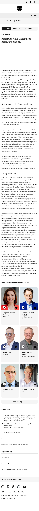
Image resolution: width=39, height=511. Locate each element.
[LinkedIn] (8, 486)
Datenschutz (15, 495)
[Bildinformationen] (16, 308)
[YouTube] (24, 486)
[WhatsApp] (18, 486)
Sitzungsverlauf (5, 457)
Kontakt (8, 492)
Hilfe (3, 492)
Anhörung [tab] (16, 29)
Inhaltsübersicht (18, 492)
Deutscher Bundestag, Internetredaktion (15, 469)
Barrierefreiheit (5, 495)
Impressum (23, 495)
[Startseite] (19, 8)
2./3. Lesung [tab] (28, 29)
